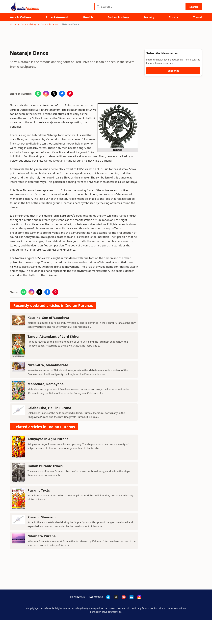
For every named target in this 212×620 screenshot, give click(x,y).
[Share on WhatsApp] (38, 94)
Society (149, 17)
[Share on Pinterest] (70, 94)
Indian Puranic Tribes (45, 466)
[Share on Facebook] (62, 94)
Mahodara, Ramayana (45, 384)
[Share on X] (54, 94)
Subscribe (173, 70)
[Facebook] (108, 597)
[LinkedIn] (131, 597)
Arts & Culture (20, 17)
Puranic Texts (38, 490)
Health (88, 17)
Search (193, 6)
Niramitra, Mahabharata (47, 365)
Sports (173, 17)
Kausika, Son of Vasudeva (48, 317)
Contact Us (77, 597)
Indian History (118, 17)
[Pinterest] (123, 597)
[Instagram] (139, 597)
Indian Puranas (49, 24)
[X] (116, 597)
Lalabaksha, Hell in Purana (49, 408)
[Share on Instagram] (46, 94)
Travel (197, 17)
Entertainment (57, 17)
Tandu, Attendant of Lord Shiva (53, 336)
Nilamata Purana (41, 536)
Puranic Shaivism (41, 517)
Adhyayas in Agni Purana (48, 439)
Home (13, 24)
